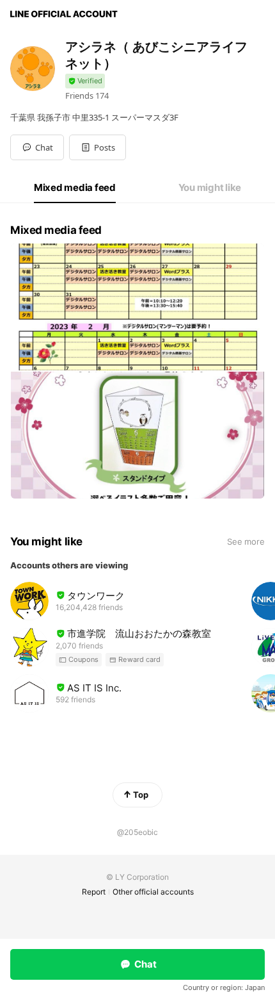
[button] (97, 147)
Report (94, 891)
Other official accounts (153, 891)
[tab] (75, 187)
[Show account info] (85, 81)
